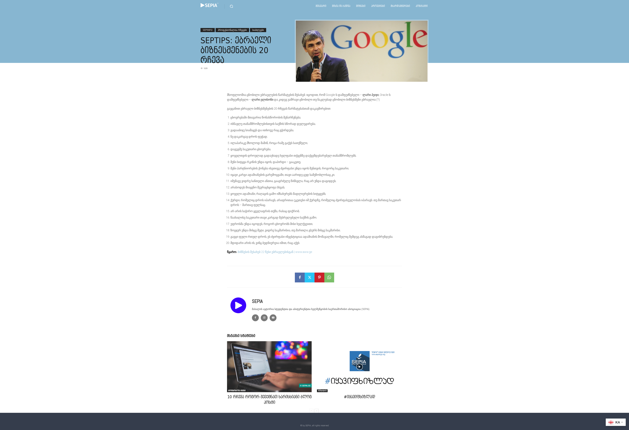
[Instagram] (264, 317)
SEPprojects (322, 391)
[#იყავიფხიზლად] (359, 366)
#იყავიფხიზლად (359, 397)
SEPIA (257, 301)
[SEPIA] (239, 309)
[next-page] (316, 411)
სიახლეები (258, 29)
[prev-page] (311, 411)
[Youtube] (273, 317)
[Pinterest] (319, 277)
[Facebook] (300, 277)
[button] (231, 6)
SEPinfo (207, 29)
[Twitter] (309, 277)
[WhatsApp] (329, 277)
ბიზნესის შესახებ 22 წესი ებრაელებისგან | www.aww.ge (275, 252)
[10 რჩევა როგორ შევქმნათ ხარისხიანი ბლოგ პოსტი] (269, 366)
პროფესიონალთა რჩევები (232, 29)
